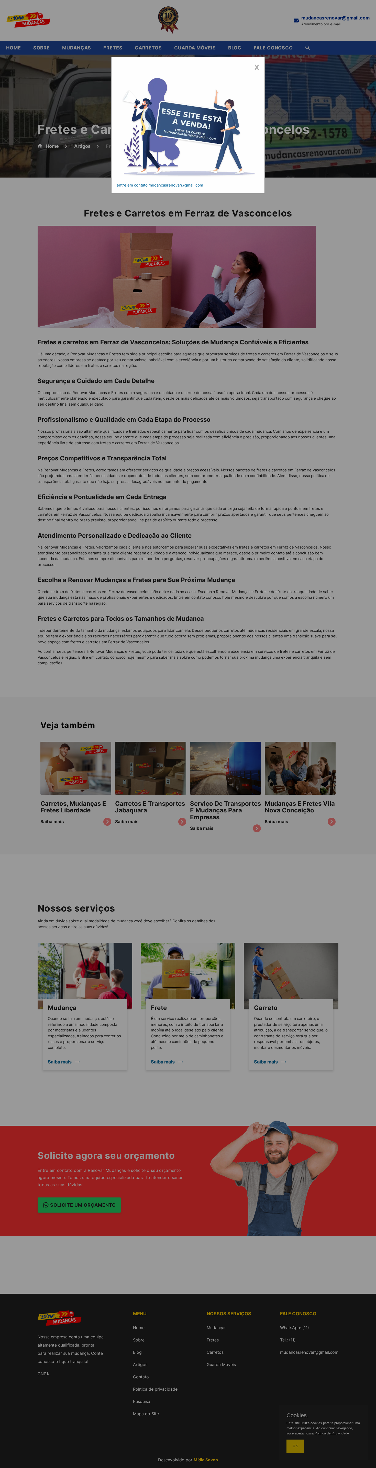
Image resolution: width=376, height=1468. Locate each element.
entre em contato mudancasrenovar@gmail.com (160, 185)
